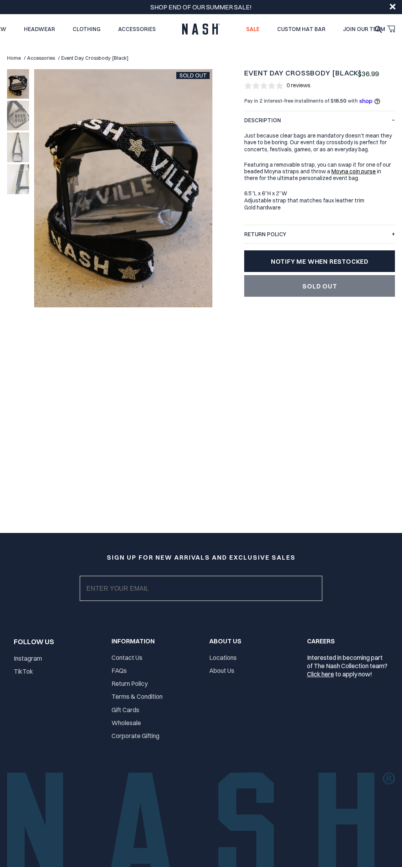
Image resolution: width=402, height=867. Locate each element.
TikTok (23, 671)
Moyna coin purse (353, 171)
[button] (391, 29)
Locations (223, 657)
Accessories (41, 58)
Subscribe (207, 596)
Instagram (28, 658)
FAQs (119, 670)
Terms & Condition (137, 696)
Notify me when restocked (320, 261)
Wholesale (126, 723)
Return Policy (129, 683)
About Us (221, 670)
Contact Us (127, 657)
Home (14, 58)
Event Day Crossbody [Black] (94, 58)
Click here (320, 674)
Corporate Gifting (135, 736)
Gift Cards (125, 710)
